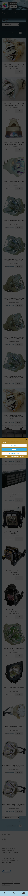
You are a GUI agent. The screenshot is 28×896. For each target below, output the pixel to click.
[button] (26, 439)
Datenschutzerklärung (15, 456)
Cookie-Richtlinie (7, 456)
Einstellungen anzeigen (14, 453)
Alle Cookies (14, 445)
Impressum (22, 456)
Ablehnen (14, 449)
